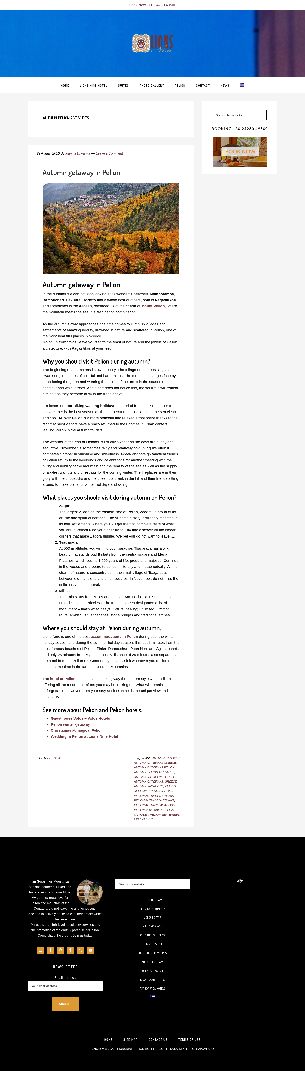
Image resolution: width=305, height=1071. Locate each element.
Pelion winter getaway (70, 724)
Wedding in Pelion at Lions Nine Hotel (84, 736)
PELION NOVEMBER (148, 810)
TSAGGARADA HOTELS (153, 988)
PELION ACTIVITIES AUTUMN (154, 795)
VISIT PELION (143, 819)
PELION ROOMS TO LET (152, 944)
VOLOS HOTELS (152, 917)
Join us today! (83, 935)
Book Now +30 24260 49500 (152, 5)
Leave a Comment (109, 153)
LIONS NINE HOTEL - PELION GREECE (152, 43)
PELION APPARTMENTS (152, 908)
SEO (211, 1048)
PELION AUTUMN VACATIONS (154, 805)
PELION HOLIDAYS (153, 900)
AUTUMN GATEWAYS (166, 758)
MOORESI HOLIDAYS (152, 962)
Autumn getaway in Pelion (81, 172)
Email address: (65, 978)
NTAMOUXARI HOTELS (152, 979)
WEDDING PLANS (152, 926)
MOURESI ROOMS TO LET (152, 970)
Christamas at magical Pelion (77, 730)
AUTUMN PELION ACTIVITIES (154, 772)
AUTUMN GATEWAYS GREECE (155, 762)
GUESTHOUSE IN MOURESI (152, 953)
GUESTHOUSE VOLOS (152, 935)
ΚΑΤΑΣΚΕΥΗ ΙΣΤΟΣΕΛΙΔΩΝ (188, 1048)
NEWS (58, 758)
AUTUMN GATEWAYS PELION (154, 767)
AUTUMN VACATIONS (148, 777)
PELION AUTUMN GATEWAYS (154, 800)
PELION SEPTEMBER (164, 814)
